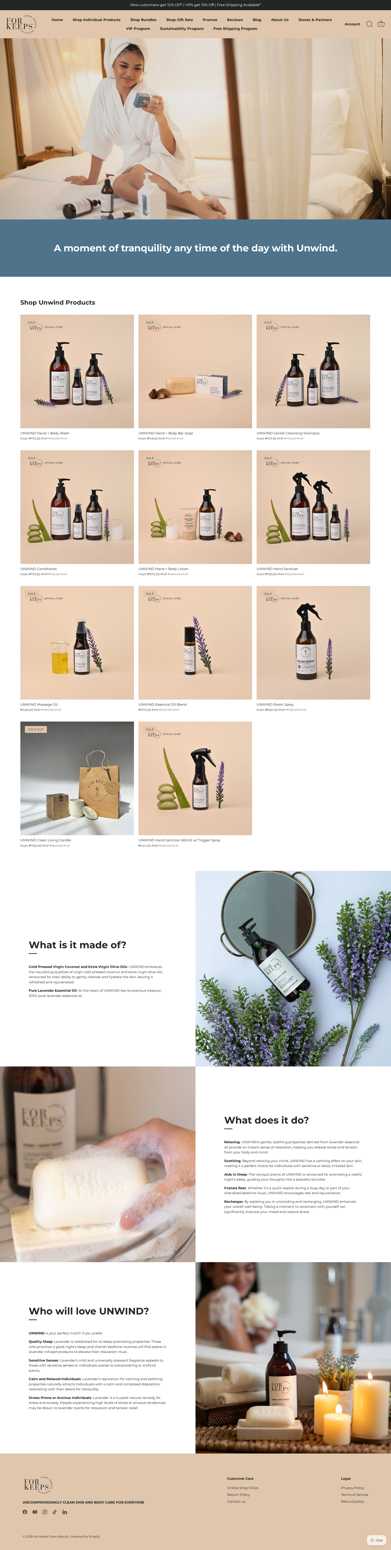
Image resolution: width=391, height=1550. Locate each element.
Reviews (235, 19)
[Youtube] (35, 1511)
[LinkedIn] (64, 1511)
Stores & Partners (315, 19)
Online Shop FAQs (242, 1488)
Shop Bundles (143, 19)
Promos (210, 19)
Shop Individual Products (97, 19)
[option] (195, 128)
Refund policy (352, 1501)
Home (57, 19)
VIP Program (138, 28)
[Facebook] (25, 1511)
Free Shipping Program (235, 28)
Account (352, 24)
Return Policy (238, 1494)
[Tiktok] (54, 1511)
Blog (257, 19)
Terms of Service (354, 1494)
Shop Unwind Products (57, 302)
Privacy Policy (352, 1488)
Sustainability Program (182, 28)
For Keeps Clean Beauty (51, 1536)
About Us (280, 19)
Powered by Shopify (85, 1536)
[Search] (369, 24)
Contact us (236, 1501)
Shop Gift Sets (179, 19)
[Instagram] (45, 1511)
